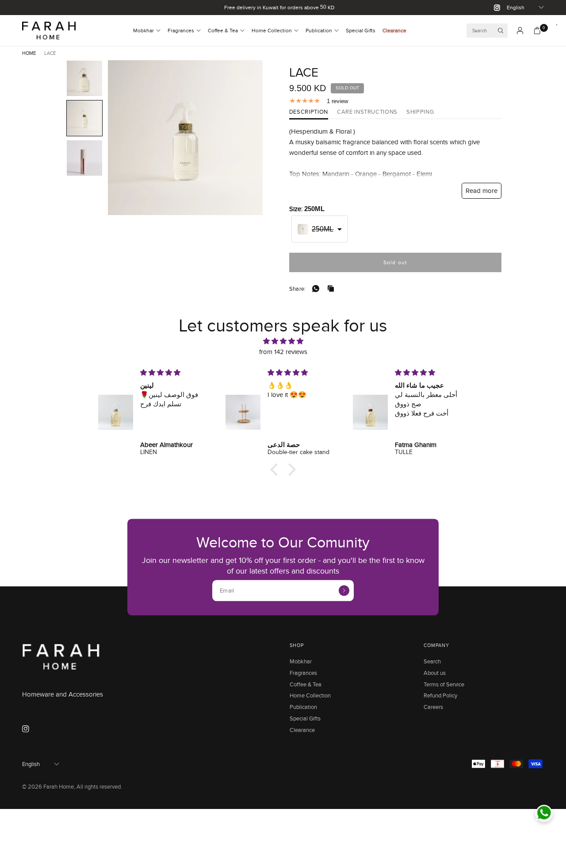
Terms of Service (444, 684)
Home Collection (272, 30)
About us (435, 673)
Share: (297, 289)
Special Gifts (360, 30)
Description (308, 112)
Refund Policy (440, 695)
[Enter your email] (344, 590)
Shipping (420, 112)
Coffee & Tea (223, 30)
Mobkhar (143, 30)
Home (29, 53)
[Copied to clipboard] (332, 288)
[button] (84, 78)
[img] (283, 341)
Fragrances (181, 30)
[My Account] (520, 30)
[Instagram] (493, 7)
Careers (433, 707)
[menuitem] (147, 30)
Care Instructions (367, 112)
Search (432, 661)
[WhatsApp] (317, 288)
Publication (319, 30)
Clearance (394, 30)
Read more (481, 190)
